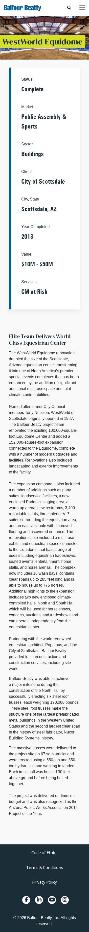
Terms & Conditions (44, 867)
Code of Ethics (44, 852)
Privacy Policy (44, 882)
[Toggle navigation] (82, 7)
